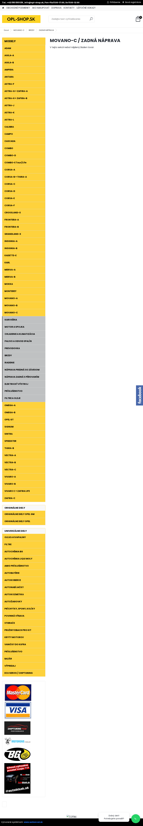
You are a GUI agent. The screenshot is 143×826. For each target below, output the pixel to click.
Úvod (6, 30)
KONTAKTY (69, 7)
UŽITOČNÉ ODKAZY (86, 7)
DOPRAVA (56, 7)
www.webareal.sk (33, 822)
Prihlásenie (115, 2)
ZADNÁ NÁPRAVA (46, 30)
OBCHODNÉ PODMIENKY (18, 7)
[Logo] (21, 19)
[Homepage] (3, 8)
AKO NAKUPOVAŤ (40, 7)
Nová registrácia (133, 2)
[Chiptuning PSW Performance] (17, 723)
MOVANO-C (19, 30)
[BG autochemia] (17, 749)
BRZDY (31, 30)
